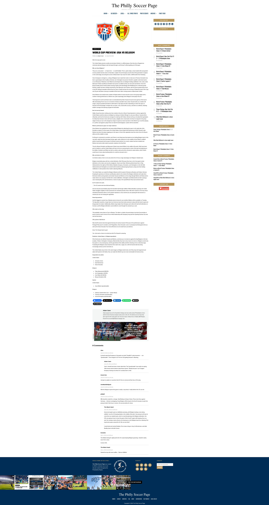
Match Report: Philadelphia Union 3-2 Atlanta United (163, 50)
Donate (113, 499)
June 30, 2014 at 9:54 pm (107, 396)
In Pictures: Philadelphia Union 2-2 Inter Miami (162, 144)
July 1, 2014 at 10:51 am (107, 449)
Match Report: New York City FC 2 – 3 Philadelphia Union (165, 57)
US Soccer (114, 13)
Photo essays (144, 13)
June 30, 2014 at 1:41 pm (107, 377)
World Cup (96, 48)
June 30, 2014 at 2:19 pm (107, 387)
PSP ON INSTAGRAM (134, 482)
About (132, 499)
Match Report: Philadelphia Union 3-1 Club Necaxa (163, 87)
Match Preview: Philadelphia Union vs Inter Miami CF (164, 95)
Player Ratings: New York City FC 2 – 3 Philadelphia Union (164, 110)
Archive (153, 13)
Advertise (124, 499)
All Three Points (133, 13)
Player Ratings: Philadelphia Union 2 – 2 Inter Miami (162, 130)
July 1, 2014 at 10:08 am (107, 435)
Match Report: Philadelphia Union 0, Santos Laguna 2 (163, 80)
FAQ (129, 499)
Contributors (139, 499)
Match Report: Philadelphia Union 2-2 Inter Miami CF (163, 65)
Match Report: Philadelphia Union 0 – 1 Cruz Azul (163, 72)
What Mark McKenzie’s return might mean (164, 118)
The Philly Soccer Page (134, 5)
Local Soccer (154, 499)
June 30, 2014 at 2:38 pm (110, 364)
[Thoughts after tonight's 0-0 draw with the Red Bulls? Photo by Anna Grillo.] (65, 482)
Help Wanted (146, 499)
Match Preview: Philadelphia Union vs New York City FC (164, 103)
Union (105, 13)
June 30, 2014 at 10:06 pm (110, 409)
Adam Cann (101, 56)
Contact (119, 499)
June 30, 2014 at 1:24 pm (107, 352)
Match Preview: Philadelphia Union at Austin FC (163, 136)
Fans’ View (162, 13)
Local (122, 13)
